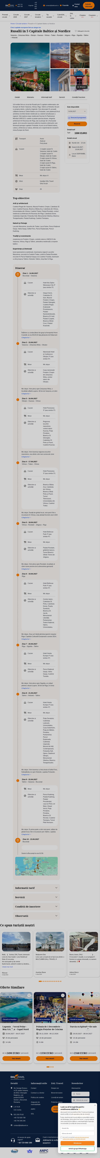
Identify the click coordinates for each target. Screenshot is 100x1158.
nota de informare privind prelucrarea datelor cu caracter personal (76, 1138)
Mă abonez (77, 1143)
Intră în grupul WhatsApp (78, 1149)
